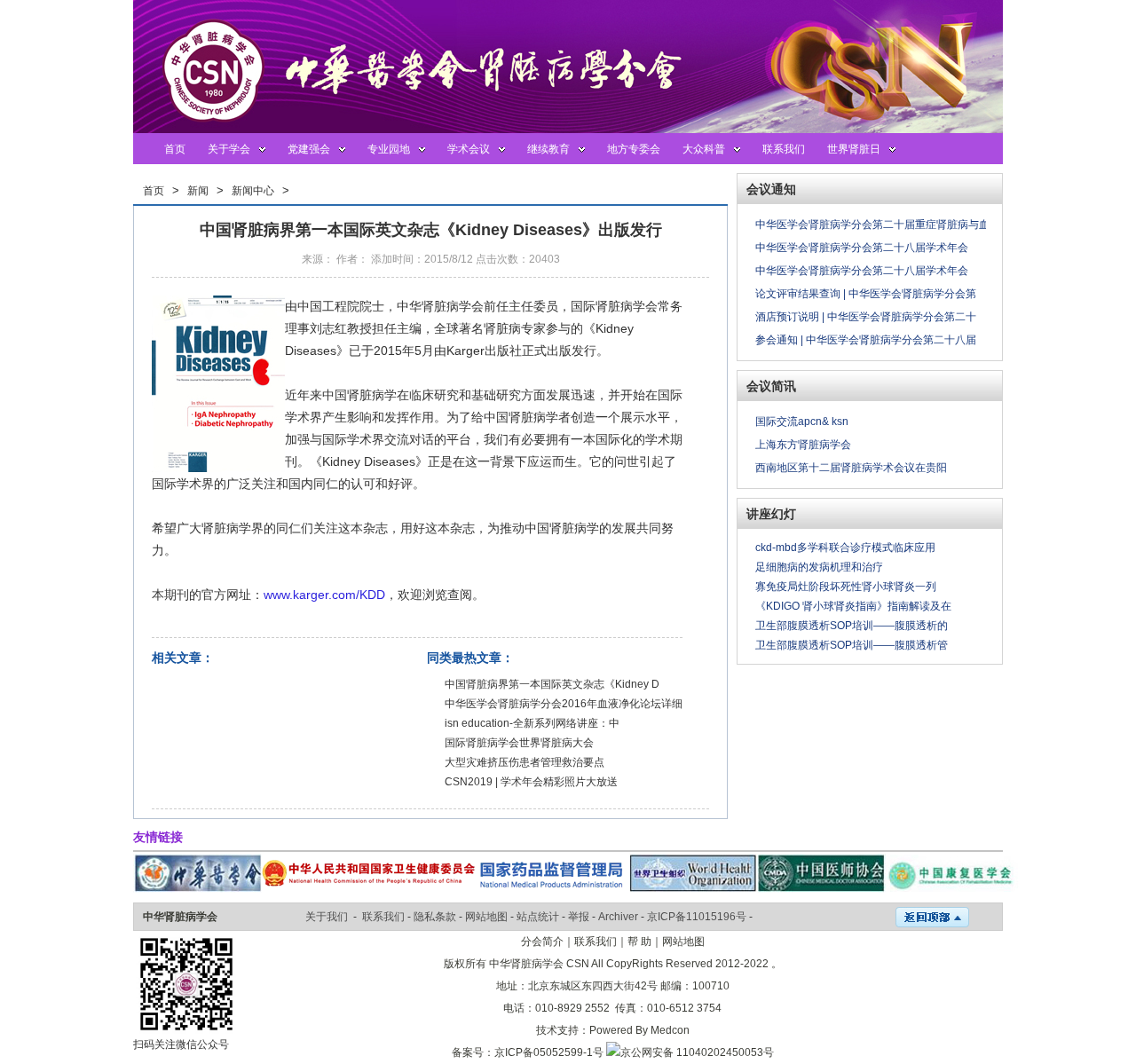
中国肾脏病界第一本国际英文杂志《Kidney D (552, 684)
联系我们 (783, 149)
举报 (578, 916)
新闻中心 (253, 191)
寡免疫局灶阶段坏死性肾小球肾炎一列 (845, 586)
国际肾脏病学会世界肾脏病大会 (519, 743)
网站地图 (486, 916)
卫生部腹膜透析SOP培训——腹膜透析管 (851, 645)
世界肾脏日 (853, 149)
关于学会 (229, 149)
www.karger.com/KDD (324, 594)
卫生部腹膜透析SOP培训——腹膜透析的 (851, 625)
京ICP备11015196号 (696, 916)
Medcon (670, 1030)
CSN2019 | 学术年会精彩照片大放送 (531, 782)
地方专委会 (633, 149)
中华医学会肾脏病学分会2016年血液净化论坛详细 (563, 704)
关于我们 (326, 916)
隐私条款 (435, 916)
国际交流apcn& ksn (801, 421)
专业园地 (388, 149)
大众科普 (703, 149)
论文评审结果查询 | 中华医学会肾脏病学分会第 (865, 294)
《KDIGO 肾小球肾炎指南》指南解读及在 (853, 606)
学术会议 (468, 149)
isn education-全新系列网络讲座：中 (532, 723)
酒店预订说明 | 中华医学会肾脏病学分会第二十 (865, 317)
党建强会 (309, 149)
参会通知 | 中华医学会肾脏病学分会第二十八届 (865, 340)
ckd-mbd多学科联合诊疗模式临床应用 (845, 547)
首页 (174, 149)
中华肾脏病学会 (180, 916)
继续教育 (548, 149)
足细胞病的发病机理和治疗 (819, 567)
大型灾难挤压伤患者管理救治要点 (524, 762)
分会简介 (542, 941)
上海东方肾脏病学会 (803, 444)
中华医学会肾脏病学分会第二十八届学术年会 (861, 247)
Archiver (618, 916)
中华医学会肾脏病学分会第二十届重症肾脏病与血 (872, 224)
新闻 (198, 191)
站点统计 (538, 916)
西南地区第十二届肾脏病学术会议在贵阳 (851, 467)
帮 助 (639, 941)
